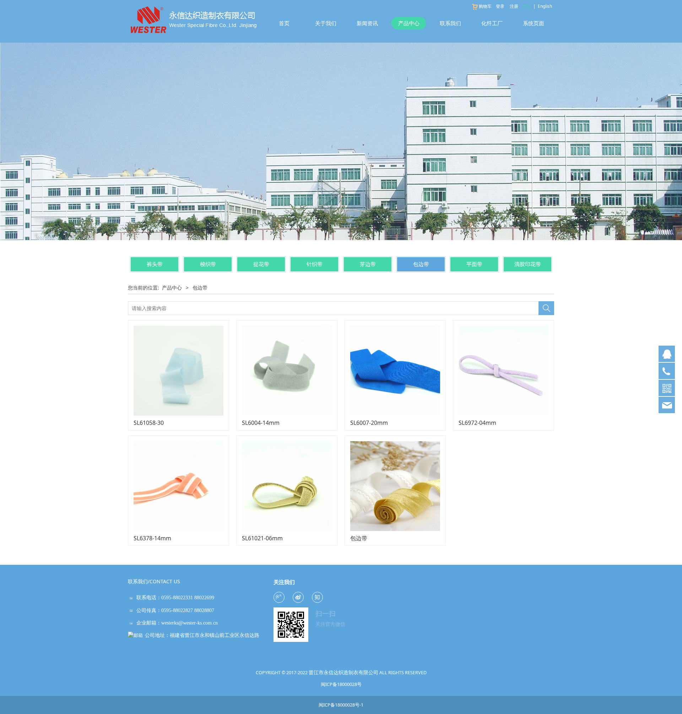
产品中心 (409, 23)
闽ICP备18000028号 (341, 685)
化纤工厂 (492, 23)
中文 (527, 6)
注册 (514, 6)
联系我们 (450, 23)
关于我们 (325, 23)
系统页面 (533, 23)
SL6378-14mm (152, 538)
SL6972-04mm (477, 423)
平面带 (474, 264)
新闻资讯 (367, 23)
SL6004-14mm (261, 423)
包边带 (421, 264)
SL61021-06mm (262, 538)
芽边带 (368, 264)
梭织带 (208, 264)
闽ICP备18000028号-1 (341, 705)
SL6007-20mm (369, 423)
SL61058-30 (149, 423)
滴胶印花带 (527, 264)
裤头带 (155, 264)
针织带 (315, 264)
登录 (500, 6)
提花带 (261, 264)
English (545, 6)
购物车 (485, 6)
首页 (284, 23)
